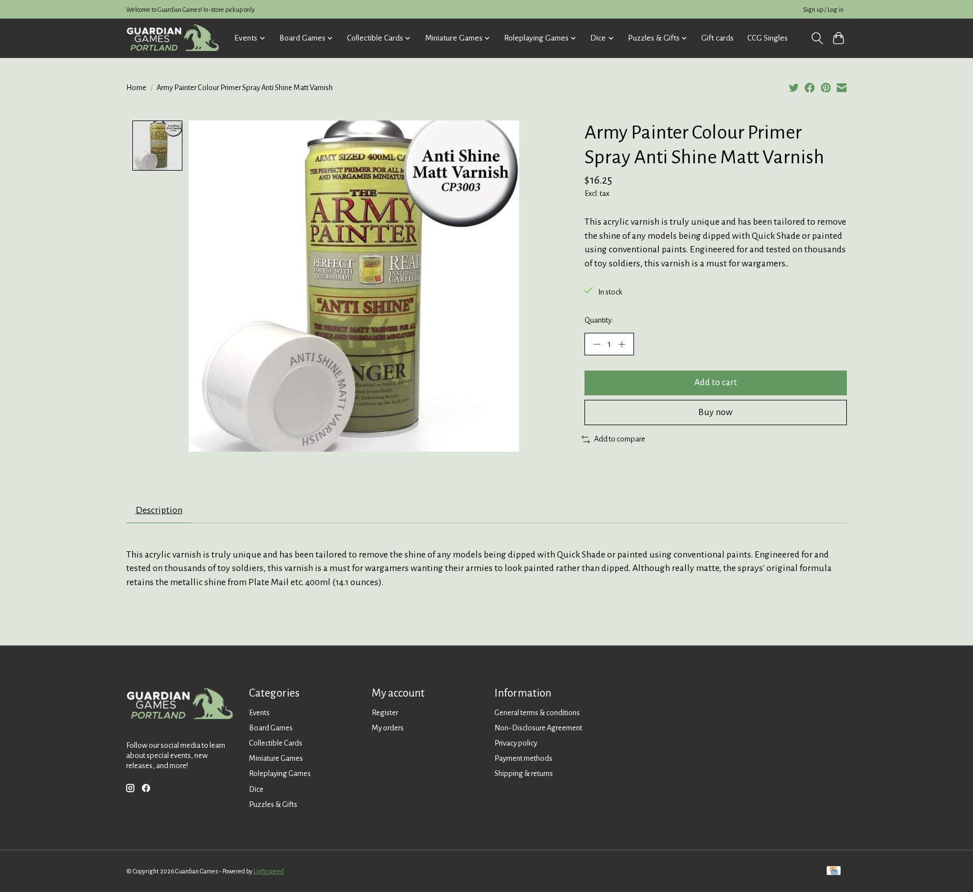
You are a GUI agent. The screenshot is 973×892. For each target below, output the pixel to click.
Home (136, 87)
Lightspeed (268, 871)
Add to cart (715, 382)
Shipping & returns (523, 773)
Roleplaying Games (280, 773)
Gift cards (717, 38)
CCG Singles (767, 38)
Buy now (715, 412)
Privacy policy (515, 743)
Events (259, 712)
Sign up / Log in (823, 9)
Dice (256, 789)
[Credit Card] (834, 871)
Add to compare (619, 439)
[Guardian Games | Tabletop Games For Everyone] (172, 38)
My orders (388, 728)
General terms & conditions (537, 712)
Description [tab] (159, 510)
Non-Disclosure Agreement (538, 728)
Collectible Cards (275, 743)
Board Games (271, 728)
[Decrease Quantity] (597, 344)
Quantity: (598, 320)
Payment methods (523, 758)
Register (385, 712)
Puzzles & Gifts (273, 804)
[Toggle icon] (817, 38)
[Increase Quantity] (622, 344)
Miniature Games (276, 758)
